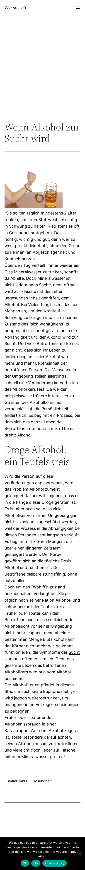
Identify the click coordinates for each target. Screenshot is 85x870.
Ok (25, 863)
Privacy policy (55, 863)
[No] (79, 853)
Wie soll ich (15, 7)
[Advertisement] (42, 73)
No (36, 863)
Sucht (74, 652)
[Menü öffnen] (77, 7)
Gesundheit (42, 781)
